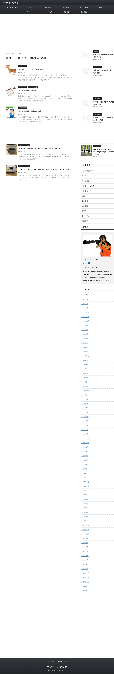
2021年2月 (84, 517)
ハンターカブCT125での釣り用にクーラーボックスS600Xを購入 (44, 169)
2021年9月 (84, 495)
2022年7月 (84, 456)
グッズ (30, 7)
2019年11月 (85, 577)
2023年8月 (85, 404)
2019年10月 (85, 582)
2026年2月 (84, 304)
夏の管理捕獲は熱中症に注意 (30, 111)
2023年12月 (85, 391)
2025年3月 (85, 338)
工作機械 (84, 12)
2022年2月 (84, 473)
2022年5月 (84, 464)
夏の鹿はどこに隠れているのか (30, 69)
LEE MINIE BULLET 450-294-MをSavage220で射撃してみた (103, 151)
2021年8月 (84, 499)
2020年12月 (85, 525)
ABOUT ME (50, 662)
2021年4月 (84, 512)
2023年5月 (85, 417)
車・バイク (30, 12)
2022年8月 (84, 451)
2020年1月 (84, 569)
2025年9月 (85, 325)
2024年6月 (85, 373)
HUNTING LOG (12, 7)
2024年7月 (84, 369)
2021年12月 (85, 482)
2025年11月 (85, 317)
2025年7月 (84, 330)
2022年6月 (84, 460)
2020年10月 (85, 534)
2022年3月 (84, 469)
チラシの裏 (65, 12)
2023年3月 (85, 425)
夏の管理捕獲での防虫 (27, 90)
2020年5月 (85, 551)
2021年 (14, 53)
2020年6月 (85, 547)
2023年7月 (84, 408)
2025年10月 (85, 321)
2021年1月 (84, 521)
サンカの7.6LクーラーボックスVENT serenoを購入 (39, 148)
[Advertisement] (57, 31)
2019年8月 (84, 590)
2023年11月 (85, 395)
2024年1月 (84, 386)
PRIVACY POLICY (62, 662)
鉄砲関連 (48, 7)
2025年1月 (84, 347)
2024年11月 (85, 356)
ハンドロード (83, 7)
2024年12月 (85, 351)
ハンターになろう (48, 12)
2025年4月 (85, 334)
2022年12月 (85, 438)
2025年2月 (84, 343)
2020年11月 (85, 530)
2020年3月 (85, 560)
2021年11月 (85, 486)
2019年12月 (85, 573)
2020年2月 (84, 564)
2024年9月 (85, 360)
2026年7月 (84, 295)
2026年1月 (84, 308)
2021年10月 (85, 490)
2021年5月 (84, 508)
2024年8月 (85, 364)
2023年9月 (85, 399)
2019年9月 (84, 586)
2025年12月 (85, 312)
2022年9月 (84, 447)
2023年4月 (85, 421)
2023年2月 (84, 430)
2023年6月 (85, 412)
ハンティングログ (10, 2)
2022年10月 (85, 443)
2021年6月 (84, 504)
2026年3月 (85, 299)
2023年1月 (84, 434)
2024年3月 (85, 378)
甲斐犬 (101, 7)
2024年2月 (84, 382)
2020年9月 (85, 538)
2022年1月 (84, 477)
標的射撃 (66, 7)
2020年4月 (85, 556)
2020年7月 (84, 543)
